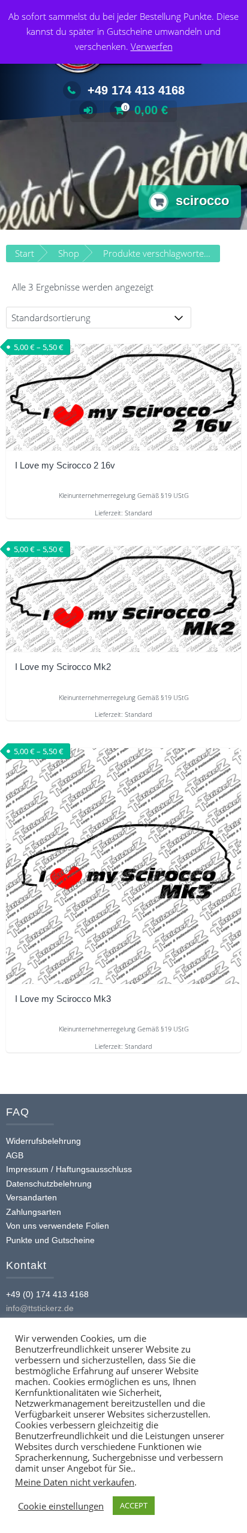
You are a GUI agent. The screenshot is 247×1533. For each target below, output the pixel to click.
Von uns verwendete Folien (57, 1225)
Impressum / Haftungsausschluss (69, 1169)
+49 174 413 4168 (136, 90)
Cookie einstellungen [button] (61, 1506)
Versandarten (31, 1197)
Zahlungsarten (33, 1212)
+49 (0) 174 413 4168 (47, 1294)
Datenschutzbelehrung (49, 1183)
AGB (14, 1155)
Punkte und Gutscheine (50, 1240)
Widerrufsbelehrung (43, 1141)
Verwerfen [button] (152, 46)
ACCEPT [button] (133, 1505)
